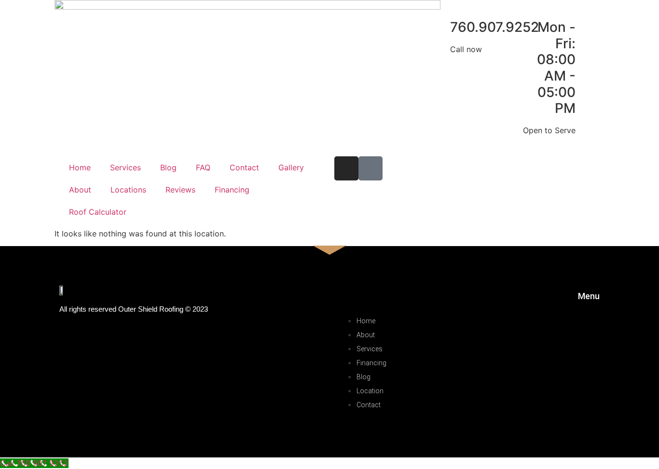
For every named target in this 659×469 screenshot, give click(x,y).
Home (80, 167)
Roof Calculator (97, 212)
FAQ (203, 167)
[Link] (552, 415)
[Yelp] (531, 415)
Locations (128, 189)
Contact (244, 167)
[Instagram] (346, 168)
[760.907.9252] (438, 27)
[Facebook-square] (370, 168)
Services (125, 167)
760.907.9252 (494, 27)
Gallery (291, 167)
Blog (168, 167)
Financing (232, 189)
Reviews (180, 189)
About (80, 189)
